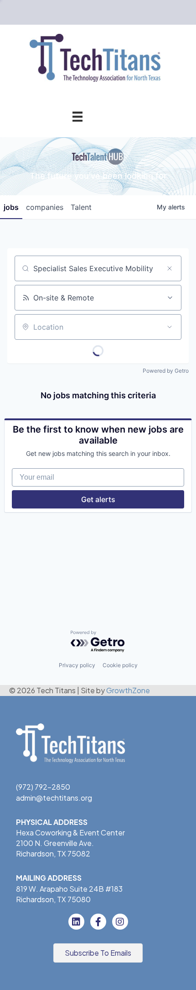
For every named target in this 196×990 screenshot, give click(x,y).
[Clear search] (170, 268)
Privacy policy (77, 665)
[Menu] (77, 116)
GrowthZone (128, 690)
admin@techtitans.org (54, 798)
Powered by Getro (166, 370)
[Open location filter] (170, 327)
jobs (11, 207)
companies (44, 207)
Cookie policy (120, 665)
